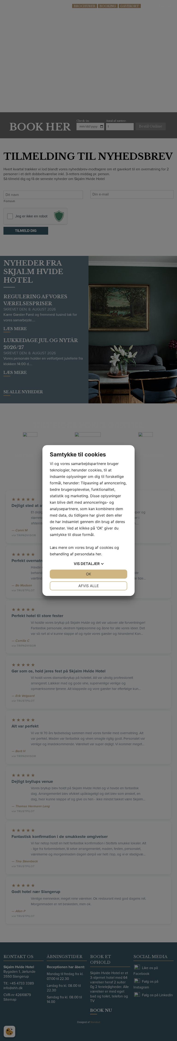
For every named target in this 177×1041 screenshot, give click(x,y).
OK (88, 574)
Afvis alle (88, 585)
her (98, 554)
